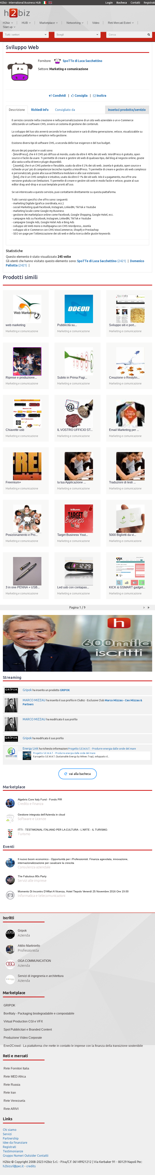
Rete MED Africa (15, 1076)
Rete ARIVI (11, 1108)
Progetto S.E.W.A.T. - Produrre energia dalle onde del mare (102, 748)
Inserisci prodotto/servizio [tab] (127, 109)
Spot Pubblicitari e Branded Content (28, 1029)
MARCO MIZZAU (34, 700)
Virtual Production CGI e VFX (23, 1021)
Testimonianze (13, 1151)
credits (31, 1166)
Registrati (149, 2)
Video (95, 22)
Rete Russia (12, 1084)
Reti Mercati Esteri (119, 22)
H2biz (6, 22)
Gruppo (8, 1155)
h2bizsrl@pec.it (13, 1166)
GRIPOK (65, 690)
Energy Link (30, 748)
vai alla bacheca (80, 773)
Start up (7, 27)
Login (109, 2)
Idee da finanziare (15, 1142)
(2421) (102, 261)
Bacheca (121, 2)
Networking (74, 22)
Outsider (30, 1155)
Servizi (7, 1134)
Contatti (135, 2)
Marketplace (47, 22)
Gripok (27, 690)
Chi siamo (9, 1129)
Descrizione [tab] (17, 109)
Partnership (11, 1138)
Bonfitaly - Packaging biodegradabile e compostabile (39, 1013)
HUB (25, 22)
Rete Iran (10, 1092)
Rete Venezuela (14, 1100)
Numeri (19, 1155)
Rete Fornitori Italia (16, 1068)
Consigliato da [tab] (65, 109)
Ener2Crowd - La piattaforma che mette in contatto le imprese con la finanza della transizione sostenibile (73, 1045)
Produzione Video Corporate (23, 1037)
